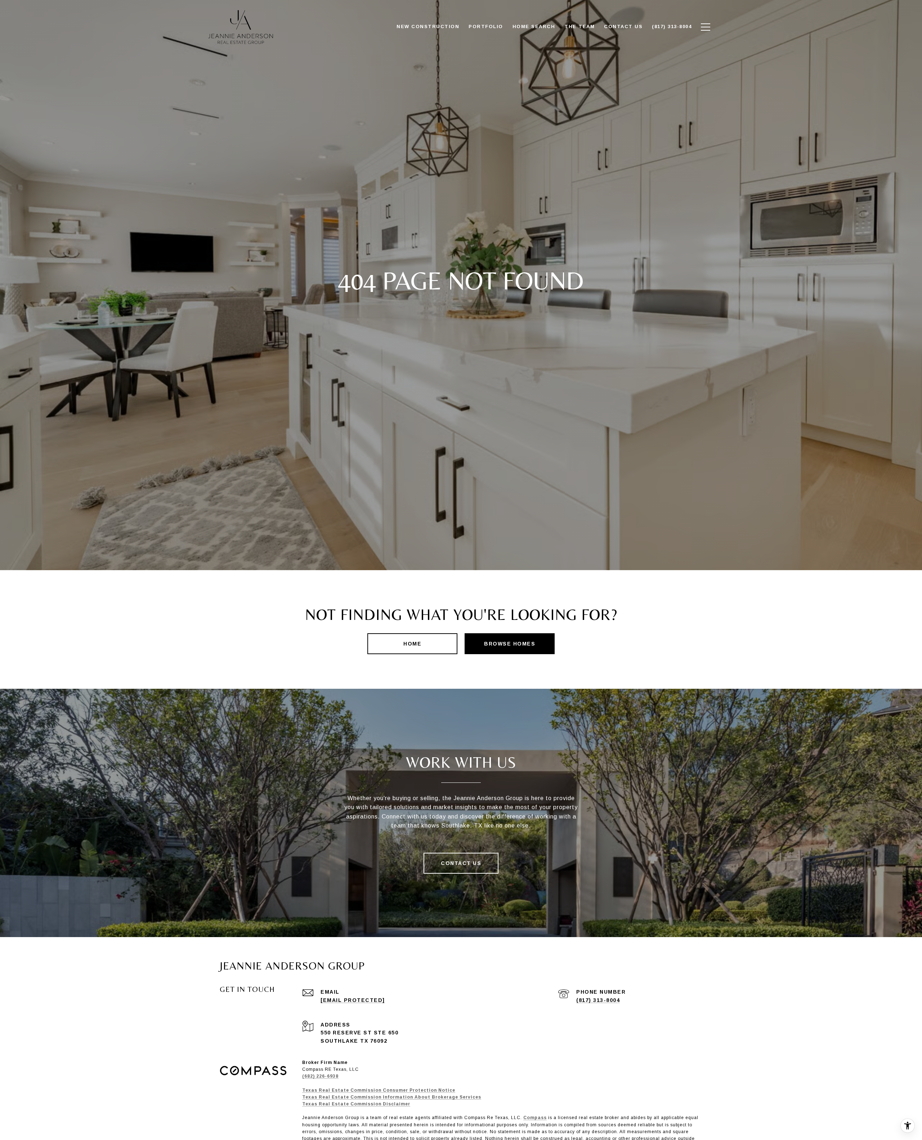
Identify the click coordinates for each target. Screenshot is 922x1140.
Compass (535, 1117)
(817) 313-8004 (598, 1000)
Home (412, 644)
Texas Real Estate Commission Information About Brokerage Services (391, 1097)
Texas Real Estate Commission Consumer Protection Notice (378, 1090)
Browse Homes (509, 644)
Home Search (534, 26)
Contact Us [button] (461, 863)
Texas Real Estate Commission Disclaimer (356, 1103)
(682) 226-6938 (320, 1076)
